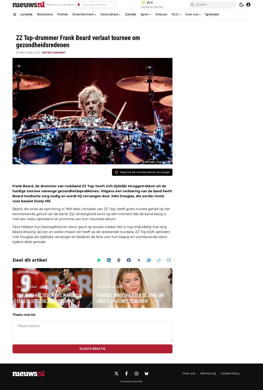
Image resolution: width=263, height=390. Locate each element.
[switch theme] (241, 4)
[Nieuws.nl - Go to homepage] (29, 373)
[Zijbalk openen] (15, 14)
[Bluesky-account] (146, 373)
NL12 (175, 14)
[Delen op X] (138, 260)
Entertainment (83, 14)
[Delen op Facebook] (128, 260)
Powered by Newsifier (131, 381)
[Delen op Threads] (118, 260)
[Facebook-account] (126, 373)
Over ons (191, 14)
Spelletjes (212, 14)
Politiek (62, 14)
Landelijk (26, 14)
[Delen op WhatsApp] (98, 260)
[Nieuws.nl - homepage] (29, 5)
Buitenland (45, 14)
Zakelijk (130, 14)
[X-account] (116, 373)
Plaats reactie (92, 348)
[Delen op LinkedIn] (108, 260)
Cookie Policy (230, 373)
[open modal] (248, 5)
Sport (144, 14)
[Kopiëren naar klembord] (158, 260)
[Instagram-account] (136, 373)
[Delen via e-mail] (168, 260)
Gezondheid (109, 14)
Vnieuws (161, 14)
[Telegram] (148, 260)
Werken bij (208, 373)
